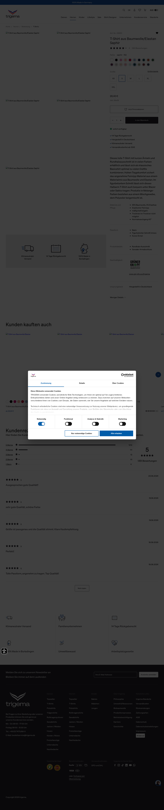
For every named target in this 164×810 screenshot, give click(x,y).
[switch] (68, 424)
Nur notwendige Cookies (81, 433)
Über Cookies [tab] (118, 383)
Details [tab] (82, 383)
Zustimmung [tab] (46, 383)
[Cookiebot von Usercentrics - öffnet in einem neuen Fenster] (122, 375)
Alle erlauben (116, 433)
